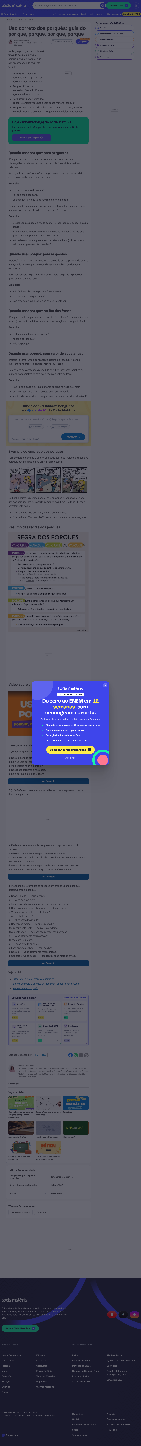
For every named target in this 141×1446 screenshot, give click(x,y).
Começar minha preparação (68, 749)
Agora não (70, 757)
